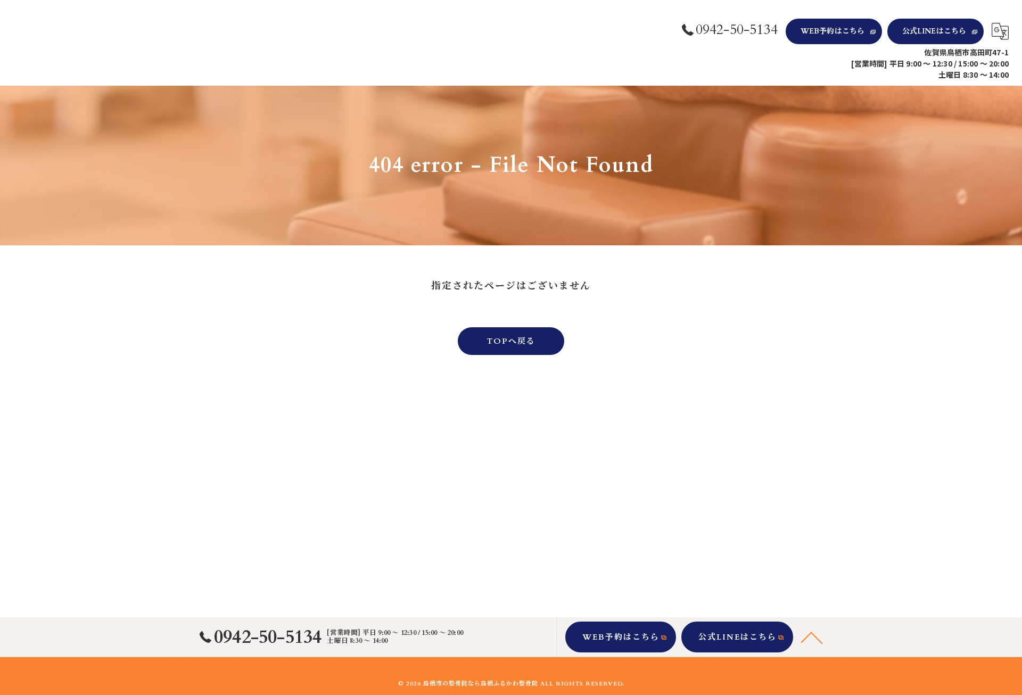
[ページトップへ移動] (811, 637)
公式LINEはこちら (934, 31)
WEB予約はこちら (833, 31)
